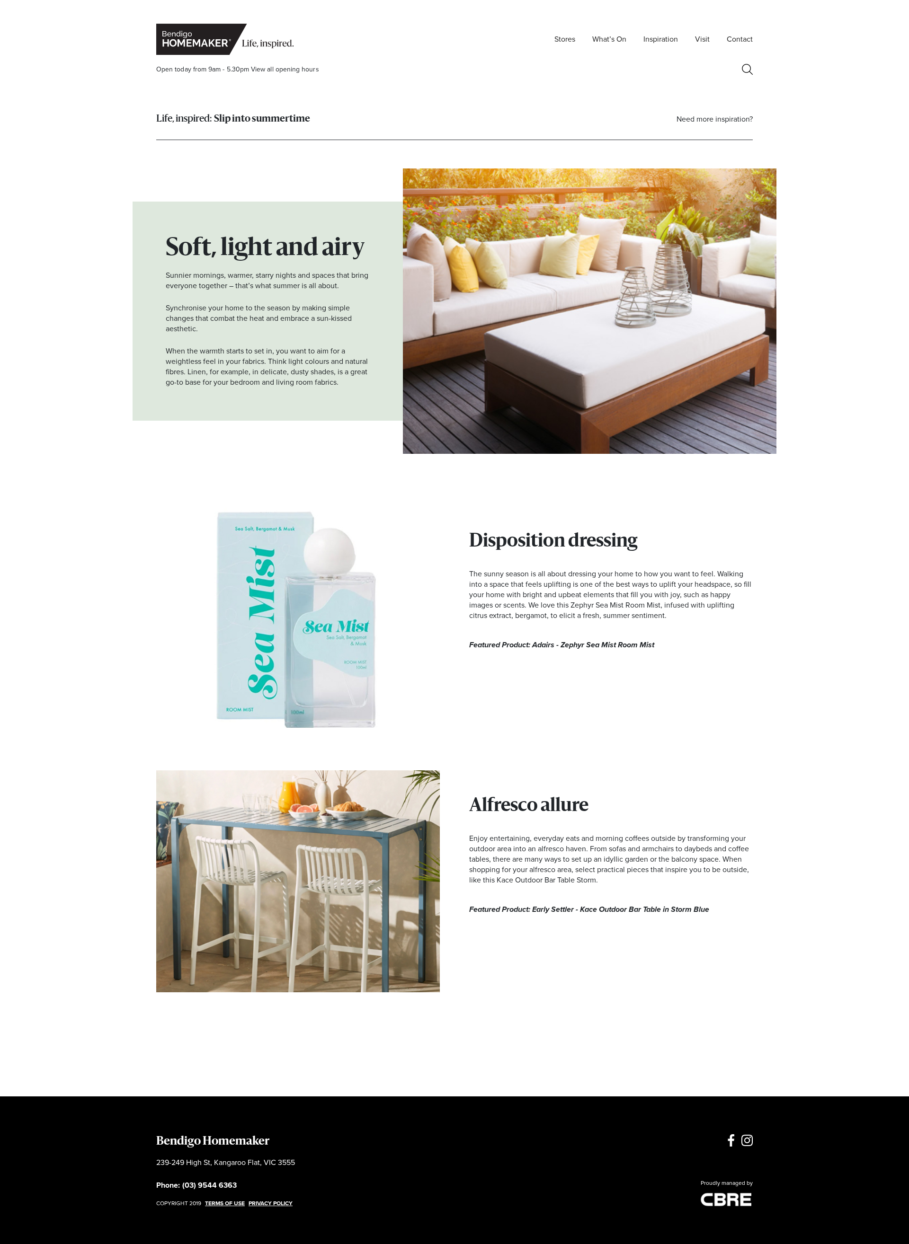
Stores (564, 39)
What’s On (609, 39)
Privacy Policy (271, 1203)
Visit (702, 39)
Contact (740, 39)
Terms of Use (225, 1203)
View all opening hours (285, 69)
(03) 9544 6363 (209, 1185)
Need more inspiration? (715, 119)
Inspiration (660, 39)
